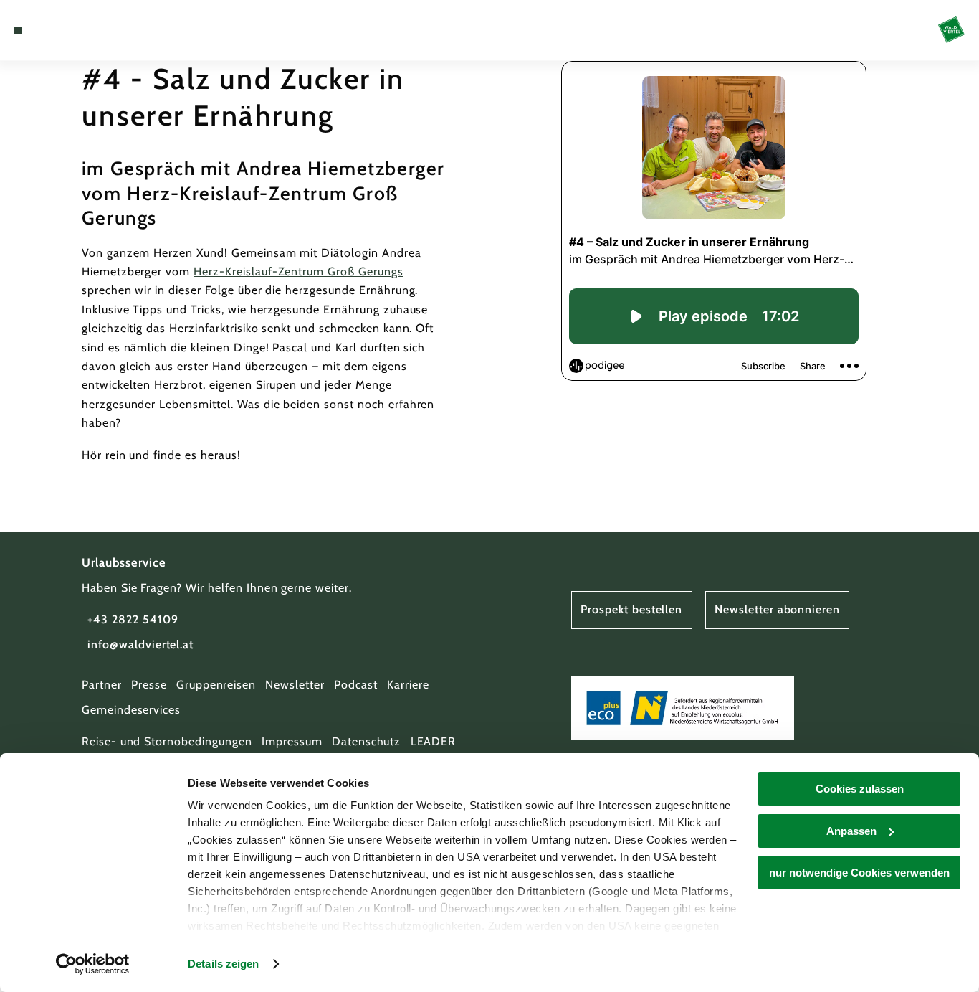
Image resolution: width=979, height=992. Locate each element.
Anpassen (851, 831)
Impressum (292, 741)
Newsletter (295, 684)
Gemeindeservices (131, 710)
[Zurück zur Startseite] (951, 29)
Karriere (408, 684)
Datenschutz (366, 741)
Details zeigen (223, 964)
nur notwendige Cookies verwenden (859, 872)
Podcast (356, 684)
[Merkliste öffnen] (68, 30)
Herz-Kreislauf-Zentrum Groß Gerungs (298, 271)
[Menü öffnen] (18, 30)
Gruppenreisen (216, 684)
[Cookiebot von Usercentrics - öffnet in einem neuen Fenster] (93, 964)
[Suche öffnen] (86, 30)
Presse (149, 684)
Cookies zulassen (860, 789)
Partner (102, 684)
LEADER (434, 741)
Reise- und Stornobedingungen (167, 741)
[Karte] (50, 30)
